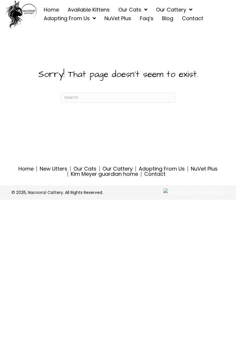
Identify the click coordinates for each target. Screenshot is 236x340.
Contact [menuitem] (154, 174)
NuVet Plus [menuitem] (204, 168)
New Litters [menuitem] (53, 168)
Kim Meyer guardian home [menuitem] (104, 174)
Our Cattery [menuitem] (117, 168)
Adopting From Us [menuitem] (162, 168)
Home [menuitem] (26, 168)
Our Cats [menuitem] (84, 168)
